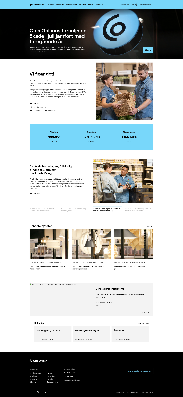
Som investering (39, 107)
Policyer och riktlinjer (147, 392)
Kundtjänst (51, 376)
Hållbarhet (82, 4)
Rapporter (33, 379)
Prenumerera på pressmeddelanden (139, 371)
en (133, 4)
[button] (49, 250)
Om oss (51, 4)
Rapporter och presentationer (45, 110)
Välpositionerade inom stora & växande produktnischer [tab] (42, 210)
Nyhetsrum (99, 4)
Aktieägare (33, 376)
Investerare (60, 4)
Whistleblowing (119, 392)
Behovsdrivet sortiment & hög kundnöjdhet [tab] (73, 210)
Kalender (33, 382)
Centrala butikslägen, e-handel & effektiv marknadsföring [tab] (106, 210)
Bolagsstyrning (71, 4)
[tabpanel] (91, 181)
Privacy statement (132, 392)
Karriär (90, 4)
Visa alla (150, 226)
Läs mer (148, 50)
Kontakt (50, 379)
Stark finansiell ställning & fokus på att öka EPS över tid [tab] (138, 210)
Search (123, 4)
